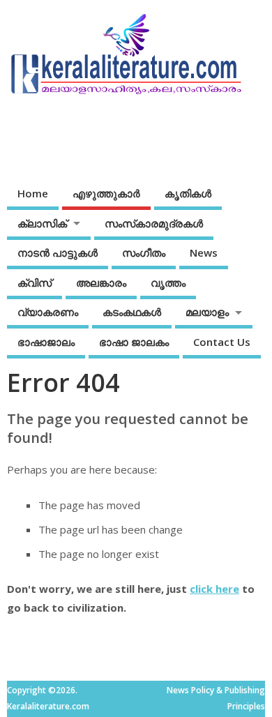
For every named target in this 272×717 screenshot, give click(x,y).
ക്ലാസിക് (42, 223)
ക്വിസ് (34, 282)
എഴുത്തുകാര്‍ (106, 193)
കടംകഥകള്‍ (132, 312)
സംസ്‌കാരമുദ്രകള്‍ (154, 223)
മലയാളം (207, 312)
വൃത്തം (168, 282)
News (204, 252)
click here (214, 589)
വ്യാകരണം (47, 312)
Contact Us (221, 342)
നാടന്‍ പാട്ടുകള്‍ (57, 252)
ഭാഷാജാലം (46, 342)
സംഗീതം (143, 252)
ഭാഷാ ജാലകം (134, 342)
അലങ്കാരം (101, 282)
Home (32, 193)
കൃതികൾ (188, 193)
